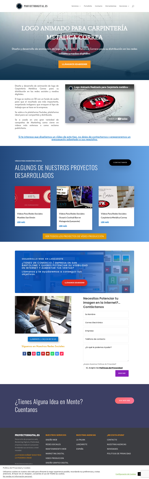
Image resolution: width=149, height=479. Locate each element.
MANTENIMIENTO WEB (56, 449)
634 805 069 (124, 400)
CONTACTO (112, 439)
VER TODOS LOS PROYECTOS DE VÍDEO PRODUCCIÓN (74, 236)
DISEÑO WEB (51, 439)
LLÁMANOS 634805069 (74, 283)
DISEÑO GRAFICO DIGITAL (57, 462)
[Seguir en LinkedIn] (38, 354)
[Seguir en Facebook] (24, 354)
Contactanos (120, 162)
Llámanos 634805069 (74, 64)
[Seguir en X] (29, 354)
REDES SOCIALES (53, 444)
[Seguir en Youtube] (48, 354)
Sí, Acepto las (104, 368)
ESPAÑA (79, 449)
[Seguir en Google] (57, 354)
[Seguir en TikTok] (62, 354)
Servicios (75, 6)
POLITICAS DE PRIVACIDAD (119, 453)
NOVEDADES (112, 449)
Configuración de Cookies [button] (126, 474)
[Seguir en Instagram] (34, 354)
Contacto (98, 6)
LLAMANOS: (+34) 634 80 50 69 (43, 339)
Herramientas (110, 6)
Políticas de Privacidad (111, 368)
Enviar (122, 373)
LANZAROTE (81, 444)
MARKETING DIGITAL (55, 453)
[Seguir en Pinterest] (43, 354)
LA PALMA (80, 439)
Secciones (123, 6)
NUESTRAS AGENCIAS (116, 444)
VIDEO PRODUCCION (55, 458)
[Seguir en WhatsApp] (52, 354)
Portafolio (88, 6)
